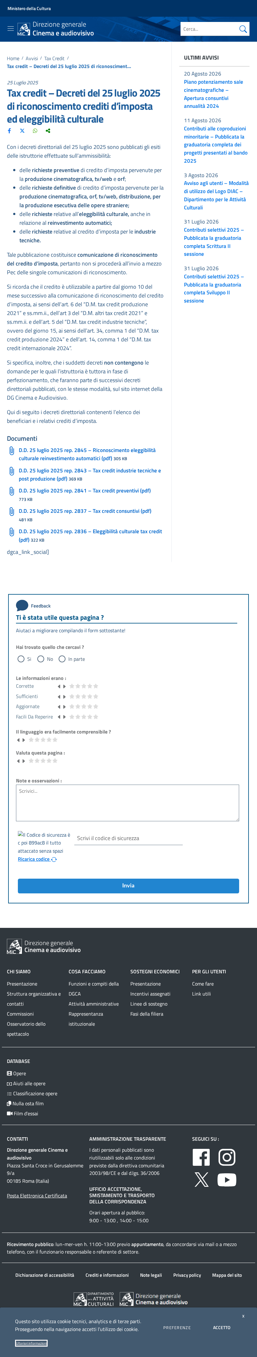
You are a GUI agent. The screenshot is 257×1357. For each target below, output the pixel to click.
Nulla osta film (27, 1103)
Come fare (203, 983)
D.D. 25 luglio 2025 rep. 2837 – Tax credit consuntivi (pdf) (85, 511)
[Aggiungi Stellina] (64, 686)
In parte (76, 659)
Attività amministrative (94, 1003)
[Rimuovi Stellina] (59, 686)
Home (13, 58)
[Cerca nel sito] (243, 29)
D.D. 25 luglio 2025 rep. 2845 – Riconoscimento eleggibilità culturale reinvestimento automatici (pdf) (87, 454)
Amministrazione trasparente (127, 1139)
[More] (48, 130)
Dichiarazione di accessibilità (44, 1275)
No (50, 659)
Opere (19, 1073)
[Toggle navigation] (10, 28)
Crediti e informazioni (107, 1275)
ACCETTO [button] (221, 1327)
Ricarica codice (34, 859)
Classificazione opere (34, 1093)
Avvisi (32, 58)
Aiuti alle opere (28, 1083)
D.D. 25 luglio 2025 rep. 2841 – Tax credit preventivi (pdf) (85, 491)
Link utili (201, 993)
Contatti (17, 1139)
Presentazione (22, 983)
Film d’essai (25, 1113)
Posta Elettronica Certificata (37, 1195)
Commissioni (20, 1014)
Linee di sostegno (148, 1003)
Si (29, 659)
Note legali (151, 1275)
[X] (22, 130)
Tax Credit (54, 58)
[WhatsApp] (35, 130)
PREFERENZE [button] (177, 1327)
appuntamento (147, 1244)
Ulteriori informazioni (31, 1343)
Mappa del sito (227, 1275)
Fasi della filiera (146, 1014)
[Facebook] (9, 130)
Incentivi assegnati (150, 993)
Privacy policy (187, 1275)
